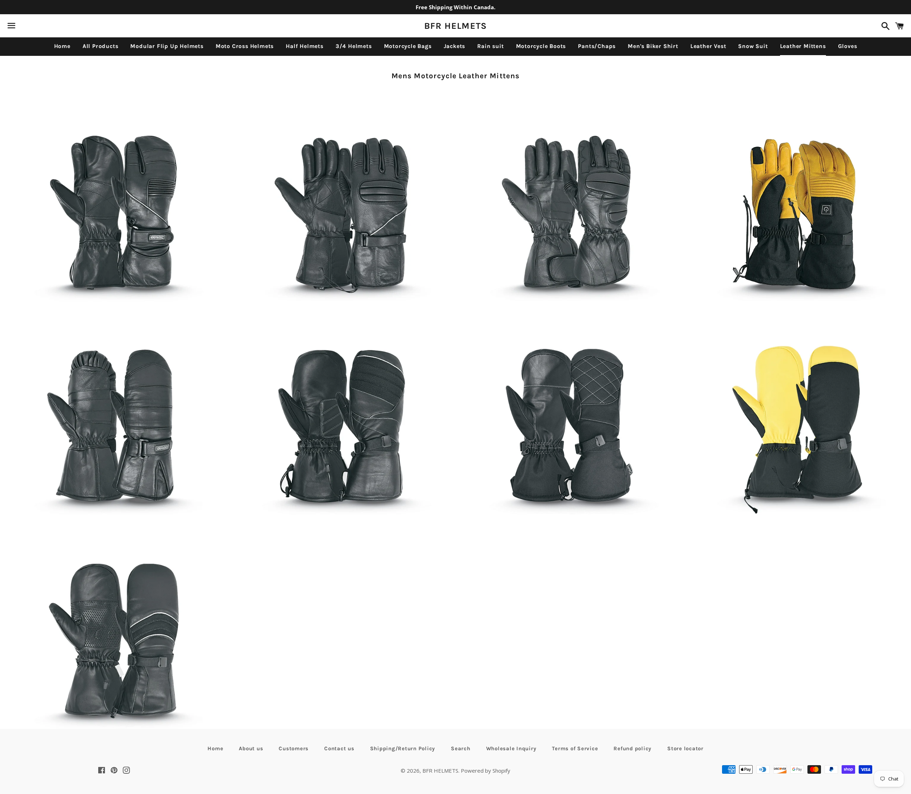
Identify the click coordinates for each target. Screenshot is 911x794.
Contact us (339, 748)
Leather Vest (708, 46)
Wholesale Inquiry (511, 748)
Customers (294, 748)
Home (62, 46)
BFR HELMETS (455, 26)
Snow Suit (753, 46)
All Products (101, 46)
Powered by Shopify (485, 770)
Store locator (685, 748)
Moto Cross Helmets (245, 46)
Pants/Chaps (597, 46)
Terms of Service (575, 748)
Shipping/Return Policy (403, 748)
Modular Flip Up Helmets (166, 46)
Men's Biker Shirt (653, 46)
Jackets (454, 46)
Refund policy (633, 748)
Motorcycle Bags (408, 46)
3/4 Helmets (354, 46)
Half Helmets (304, 46)
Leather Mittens (803, 46)
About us (251, 748)
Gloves (847, 46)
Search (460, 748)
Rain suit (490, 46)
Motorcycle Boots (541, 46)
